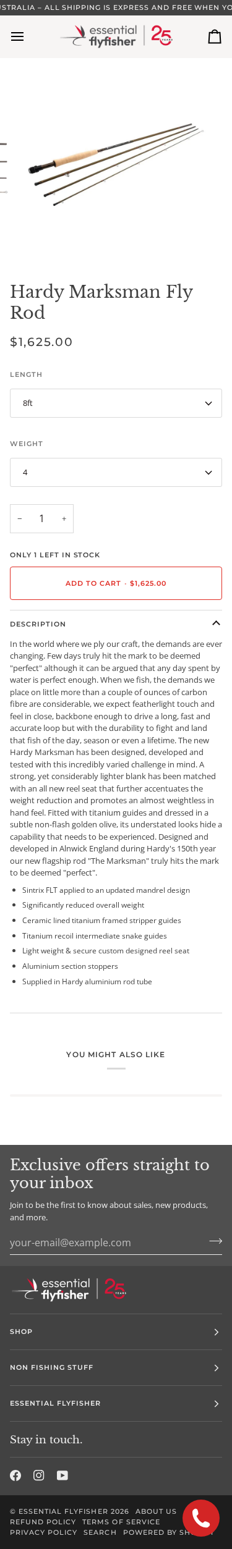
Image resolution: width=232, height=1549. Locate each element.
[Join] (212, 1241)
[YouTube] (62, 1475)
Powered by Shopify (169, 1532)
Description (38, 624)
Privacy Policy (43, 1532)
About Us (156, 1511)
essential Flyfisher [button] (55, 1403)
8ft (28, 402)
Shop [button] (21, 1331)
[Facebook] (15, 1475)
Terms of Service (121, 1521)
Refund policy (43, 1521)
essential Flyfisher (63, 1511)
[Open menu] (28, 36)
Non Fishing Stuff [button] (51, 1367)
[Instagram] (39, 1475)
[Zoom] (40, 240)
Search (100, 1532)
